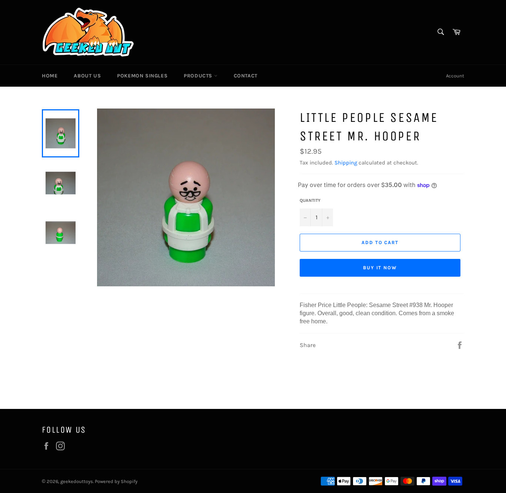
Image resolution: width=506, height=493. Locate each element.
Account (455, 76)
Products (199, 76)
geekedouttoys (76, 481)
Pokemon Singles (142, 76)
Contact (245, 76)
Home (49, 76)
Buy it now (380, 267)
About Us (87, 76)
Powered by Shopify (116, 481)
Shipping (345, 162)
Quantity (310, 200)
